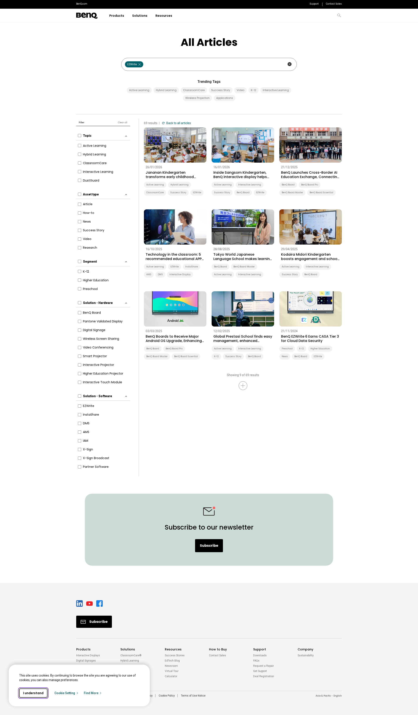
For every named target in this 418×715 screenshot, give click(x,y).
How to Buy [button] (218, 649)
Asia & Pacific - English (329, 695)
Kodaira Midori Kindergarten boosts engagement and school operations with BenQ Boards (309, 256)
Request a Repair (263, 665)
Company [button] (305, 649)
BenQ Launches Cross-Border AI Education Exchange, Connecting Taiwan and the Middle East (310, 174)
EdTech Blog (172, 660)
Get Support (260, 671)
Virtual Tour (172, 671)
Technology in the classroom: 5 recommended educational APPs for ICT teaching (175, 256)
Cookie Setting (64, 693)
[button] (339, 15)
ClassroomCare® (131, 655)
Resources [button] (173, 649)
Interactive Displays (88, 655)
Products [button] (83, 649)
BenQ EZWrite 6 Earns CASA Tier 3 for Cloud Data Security (310, 338)
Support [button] (259, 649)
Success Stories (175, 655)
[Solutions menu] (150, 16)
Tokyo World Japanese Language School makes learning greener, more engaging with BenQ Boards (242, 256)
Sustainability (306, 655)
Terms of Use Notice (193, 695)
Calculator (171, 676)
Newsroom (171, 665)
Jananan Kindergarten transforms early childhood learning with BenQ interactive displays (172, 174)
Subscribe (209, 545)
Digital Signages (86, 660)
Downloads (260, 655)
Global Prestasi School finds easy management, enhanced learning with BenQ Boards (242, 338)
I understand (33, 693)
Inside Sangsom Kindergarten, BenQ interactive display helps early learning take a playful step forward (242, 174)
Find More (91, 693)
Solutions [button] (127, 649)
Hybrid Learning (129, 660)
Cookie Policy (167, 695)
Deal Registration (263, 676)
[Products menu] (127, 16)
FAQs (256, 660)
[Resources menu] (175, 16)
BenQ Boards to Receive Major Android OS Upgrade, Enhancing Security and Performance (174, 338)
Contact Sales (217, 655)
